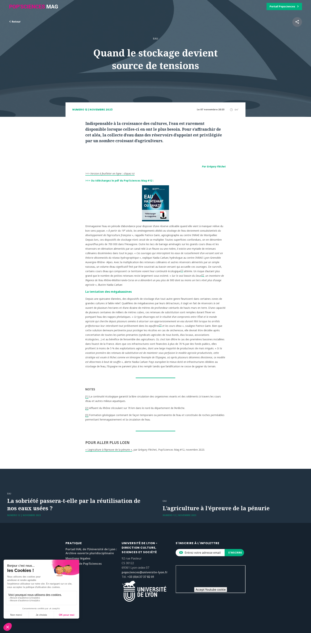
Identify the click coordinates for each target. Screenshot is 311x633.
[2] (202, 275)
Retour (16, 21)
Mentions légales (78, 558)
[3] (160, 325)
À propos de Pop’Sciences (84, 564)
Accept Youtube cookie (211, 590)
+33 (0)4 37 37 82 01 (140, 577)
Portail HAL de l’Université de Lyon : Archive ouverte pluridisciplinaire (91, 551)
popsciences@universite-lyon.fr (145, 572)
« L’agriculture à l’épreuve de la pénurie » (108, 449)
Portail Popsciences (282, 6)
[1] (182, 270)
